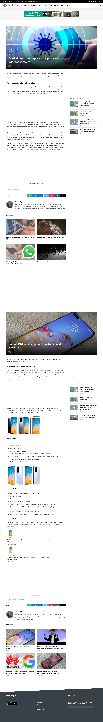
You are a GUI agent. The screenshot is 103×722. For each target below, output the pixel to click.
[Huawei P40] (11, 535)
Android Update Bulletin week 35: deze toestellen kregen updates (87, 103)
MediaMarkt (10, 526)
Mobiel (58, 524)
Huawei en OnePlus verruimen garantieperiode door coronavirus (48, 672)
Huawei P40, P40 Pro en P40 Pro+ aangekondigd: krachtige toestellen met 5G (51, 647)
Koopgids (54, 5)
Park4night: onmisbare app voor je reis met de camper (87, 130)
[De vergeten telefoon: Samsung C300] (74, 113)
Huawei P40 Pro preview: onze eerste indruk (18, 647)
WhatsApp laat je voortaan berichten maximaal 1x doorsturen (18, 263)
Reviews (34, 5)
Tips (61, 5)
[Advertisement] (36, 107)
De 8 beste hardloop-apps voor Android (50, 262)
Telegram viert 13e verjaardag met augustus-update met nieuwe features (88, 121)
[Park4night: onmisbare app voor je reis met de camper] (74, 131)
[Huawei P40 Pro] (11, 553)
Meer (66, 5)
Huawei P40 (10, 537)
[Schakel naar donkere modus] (98, 5)
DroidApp (8, 22)
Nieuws (26, 5)
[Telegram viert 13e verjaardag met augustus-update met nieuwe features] (74, 122)
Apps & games (43, 5)
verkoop (22, 599)
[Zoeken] (100, 5)
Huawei (9, 599)
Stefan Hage (16, 66)
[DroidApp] (11, 5)
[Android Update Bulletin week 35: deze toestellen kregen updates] (74, 104)
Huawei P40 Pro (11, 555)
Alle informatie (11, 544)
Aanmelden (72, 710)
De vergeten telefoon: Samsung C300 (31, 1)
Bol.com (53, 524)
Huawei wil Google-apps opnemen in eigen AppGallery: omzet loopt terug (20, 672)
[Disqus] (36, 289)
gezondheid (15, 189)
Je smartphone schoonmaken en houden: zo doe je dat (50, 238)
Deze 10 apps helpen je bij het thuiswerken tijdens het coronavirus (20, 238)
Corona (8, 189)
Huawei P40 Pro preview (38, 379)
